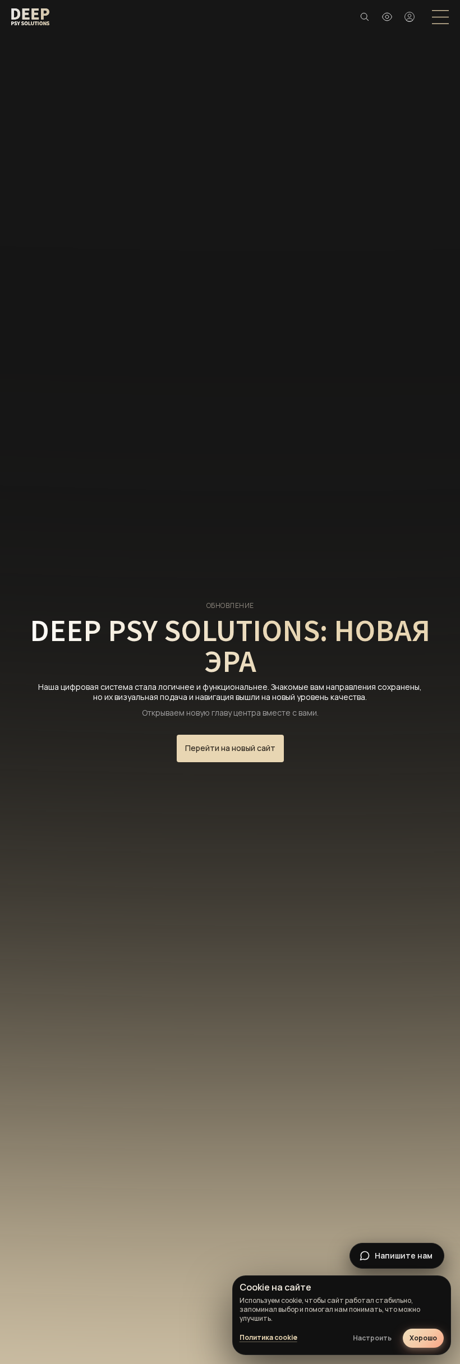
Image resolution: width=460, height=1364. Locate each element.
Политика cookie (268, 1338)
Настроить (372, 1338)
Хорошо (423, 1338)
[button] (387, 17)
